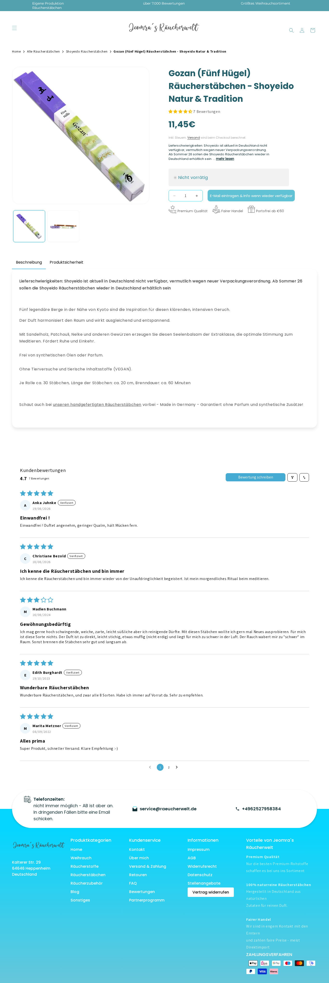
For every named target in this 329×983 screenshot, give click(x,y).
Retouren (138, 875)
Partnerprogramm (146, 900)
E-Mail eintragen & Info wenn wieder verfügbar (251, 195)
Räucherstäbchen (88, 875)
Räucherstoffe (85, 866)
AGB (192, 858)
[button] (14, 28)
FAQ (133, 883)
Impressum (199, 849)
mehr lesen (225, 159)
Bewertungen (142, 891)
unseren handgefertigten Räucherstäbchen (97, 404)
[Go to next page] (178, 767)
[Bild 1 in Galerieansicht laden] (29, 226)
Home (76, 849)
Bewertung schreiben (255, 477)
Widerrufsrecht (202, 866)
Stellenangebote (204, 883)
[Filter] (292, 477)
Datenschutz (200, 875)
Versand (193, 138)
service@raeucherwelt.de (168, 809)
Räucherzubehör (87, 883)
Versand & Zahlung (147, 866)
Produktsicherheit (66, 262)
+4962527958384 (261, 809)
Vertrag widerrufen (210, 892)
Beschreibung (29, 262)
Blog (75, 891)
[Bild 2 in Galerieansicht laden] (63, 226)
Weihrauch (81, 858)
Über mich (139, 858)
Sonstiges (80, 900)
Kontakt (137, 849)
